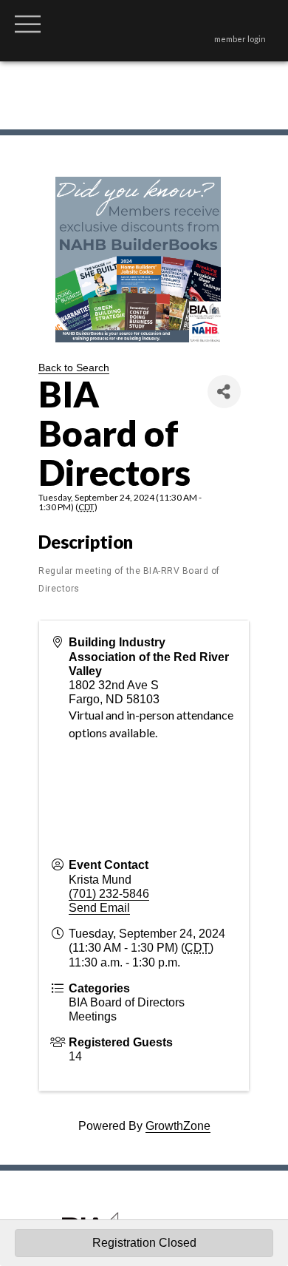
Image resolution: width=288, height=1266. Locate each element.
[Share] (224, 391)
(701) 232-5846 (109, 893)
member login (240, 39)
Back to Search (73, 367)
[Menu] (28, 23)
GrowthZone (177, 1126)
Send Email (99, 907)
